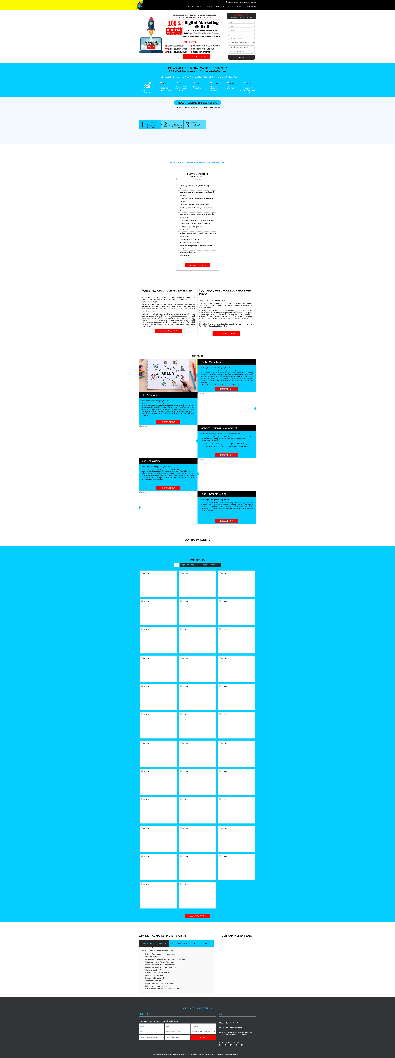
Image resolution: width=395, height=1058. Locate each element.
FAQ (206, 943)
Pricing (210, 7)
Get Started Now (196, 57)
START (151, 47)
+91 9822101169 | (233, 2)
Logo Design (202, 565)
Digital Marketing (187, 565)
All (177, 565)
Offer (190, 7)
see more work (197, 916)
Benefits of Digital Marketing (154, 943)
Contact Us (251, 7)
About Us (200, 7)
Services (240, 7)
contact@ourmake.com (248, 2)
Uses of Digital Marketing (183, 943)
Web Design (215, 565)
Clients (231, 7)
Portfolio (220, 7)
